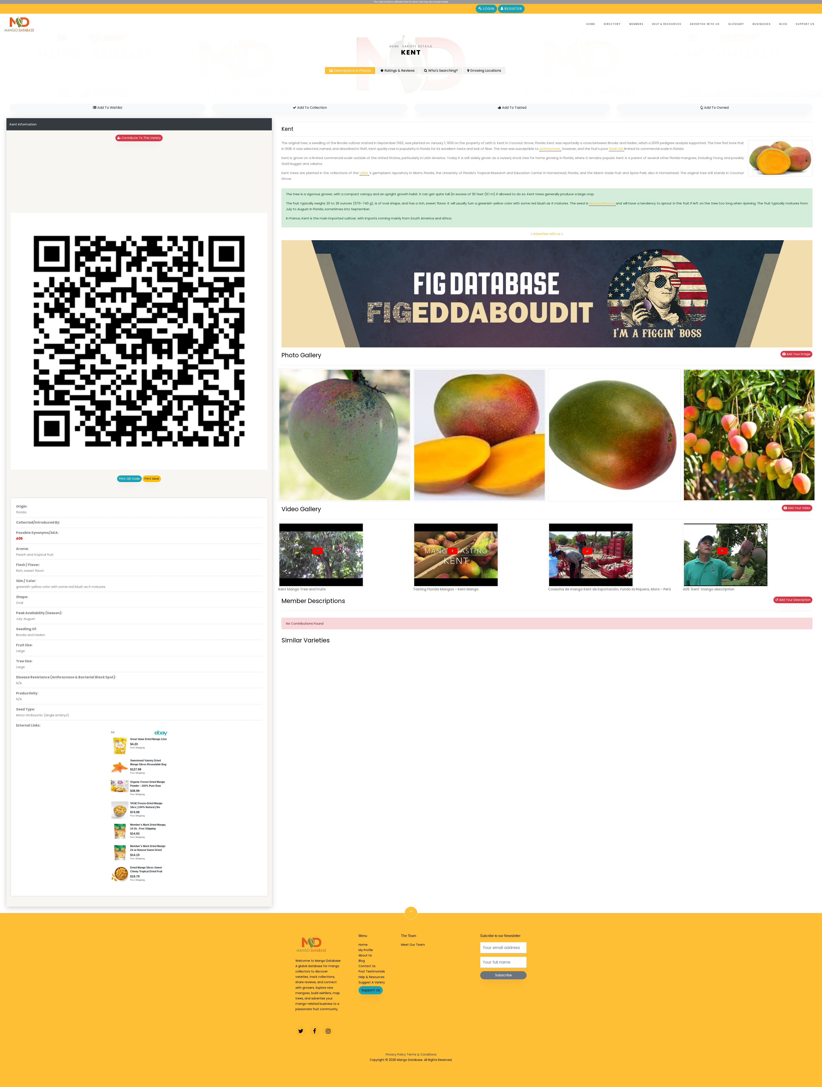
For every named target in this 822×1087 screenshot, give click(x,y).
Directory (612, 24)
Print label (151, 478)
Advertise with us (546, 233)
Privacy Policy (396, 1054)
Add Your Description (794, 600)
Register (512, 8)
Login (488, 8)
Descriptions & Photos (352, 70)
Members (636, 24)
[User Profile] (318, 551)
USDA (364, 173)
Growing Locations (485, 70)
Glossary (736, 24)
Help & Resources (666, 24)
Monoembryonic (602, 203)
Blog (783, 24)
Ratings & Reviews (399, 70)
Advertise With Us (705, 24)
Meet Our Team (413, 945)
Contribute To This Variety (141, 138)
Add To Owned (716, 107)
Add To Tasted (513, 107)
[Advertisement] (139, 177)
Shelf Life (616, 148)
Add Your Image (798, 354)
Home (591, 24)
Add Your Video (798, 508)
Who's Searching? (442, 70)
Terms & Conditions (421, 1054)
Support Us (805, 24)
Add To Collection (311, 107)
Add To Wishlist (109, 107)
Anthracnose (550, 148)
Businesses (762, 24)
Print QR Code (129, 478)
